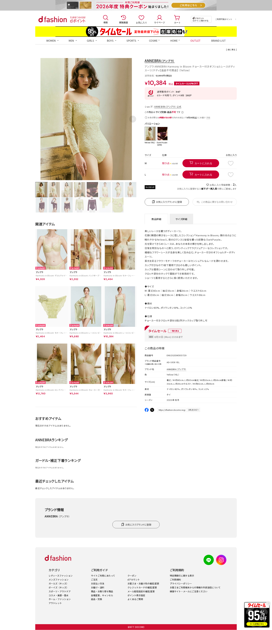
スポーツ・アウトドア (60, 591)
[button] (132, 119)
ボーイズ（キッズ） (58, 587)
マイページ (159, 22)
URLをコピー (193, 409)
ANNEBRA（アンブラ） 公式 (167, 106)
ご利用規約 (175, 579)
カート (177, 22)
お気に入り (141, 22)
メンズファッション (58, 579)
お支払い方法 (97, 583)
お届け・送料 (97, 587)
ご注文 (94, 579)
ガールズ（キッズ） (58, 583)
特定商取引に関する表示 (182, 575)
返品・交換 (96, 599)
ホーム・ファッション (60, 599)
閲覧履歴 (123, 22)
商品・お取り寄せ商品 (102, 591)
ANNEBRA (160, 60)
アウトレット (55, 603)
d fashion (52, 19)
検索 (105, 22)
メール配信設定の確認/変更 (141, 591)
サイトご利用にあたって (103, 575)
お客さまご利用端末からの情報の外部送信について (195, 587)
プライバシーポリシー (181, 583)
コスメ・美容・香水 (58, 595)
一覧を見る (174, 331)
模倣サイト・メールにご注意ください (188, 591)
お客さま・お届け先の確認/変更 (143, 583)
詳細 (208, 117)
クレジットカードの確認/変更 (142, 587)
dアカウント (134, 579)
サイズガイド (150, 187)
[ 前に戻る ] (231, 49)
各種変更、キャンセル (102, 595)
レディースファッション (61, 575)
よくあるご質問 (135, 599)
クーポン (132, 575)
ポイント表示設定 (136, 595)
